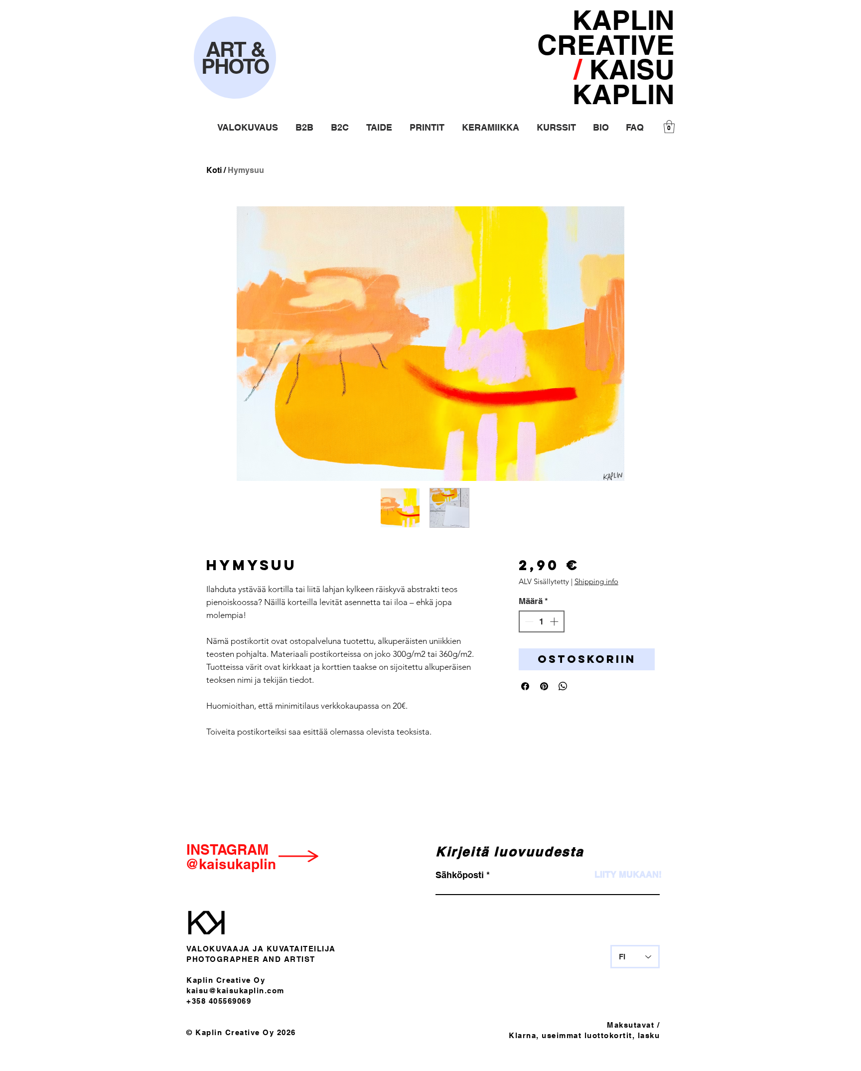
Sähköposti (459, 875)
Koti (214, 170)
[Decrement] (528, 621)
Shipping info (596, 581)
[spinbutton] (541, 621)
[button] (247, 127)
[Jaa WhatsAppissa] (563, 686)
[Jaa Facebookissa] (525, 686)
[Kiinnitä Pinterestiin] (544, 686)
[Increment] (555, 621)
